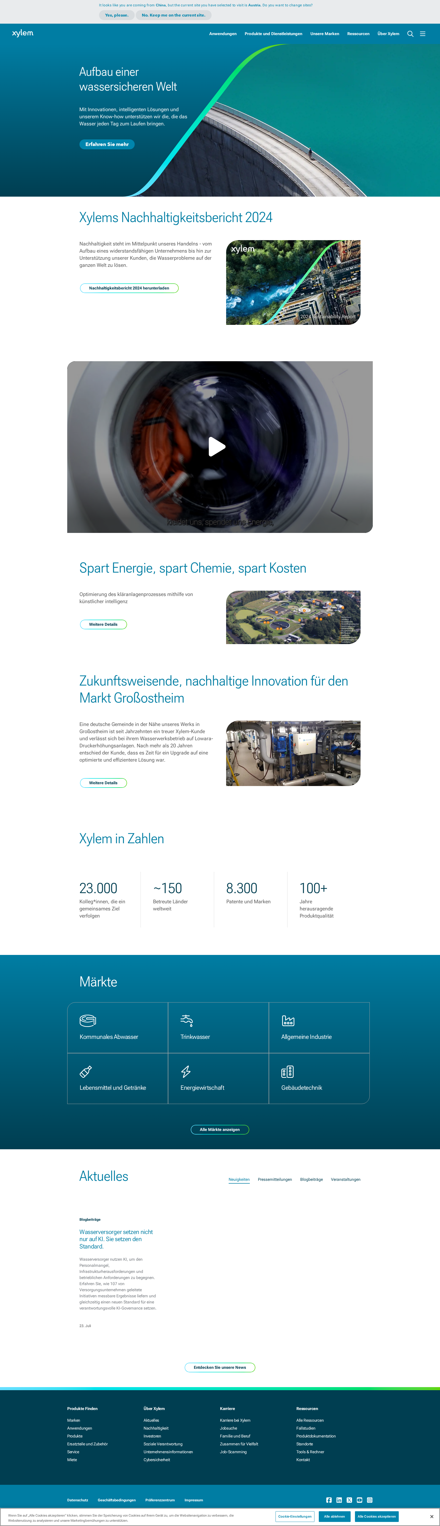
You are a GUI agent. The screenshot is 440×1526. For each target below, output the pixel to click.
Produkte (74, 1436)
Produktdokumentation (316, 1436)
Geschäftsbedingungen (117, 1500)
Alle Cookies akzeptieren (377, 1516)
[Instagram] (370, 1500)
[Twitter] (349, 1500)
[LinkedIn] (339, 1500)
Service (73, 1451)
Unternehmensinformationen (168, 1451)
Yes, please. (117, 15)
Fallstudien (305, 1428)
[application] (220, 447)
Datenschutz (77, 1500)
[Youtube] (359, 1500)
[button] (220, 446)
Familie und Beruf (235, 1436)
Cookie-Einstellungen (295, 1516)
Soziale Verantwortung (163, 1444)
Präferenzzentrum (160, 1500)
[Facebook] (329, 1500)
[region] (220, 1517)
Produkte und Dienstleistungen (273, 33)
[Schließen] (431, 1516)
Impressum (194, 1500)
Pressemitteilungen (275, 1179)
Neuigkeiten (239, 1179)
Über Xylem (388, 33)
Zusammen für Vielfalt (239, 1444)
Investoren (152, 1436)
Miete (72, 1459)
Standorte (304, 1444)
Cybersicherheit (157, 1459)
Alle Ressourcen (310, 1420)
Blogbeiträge (311, 1179)
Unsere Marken (324, 33)
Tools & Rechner (310, 1451)
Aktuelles (151, 1420)
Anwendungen (223, 33)
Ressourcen (358, 33)
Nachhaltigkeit (156, 1428)
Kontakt (303, 1459)
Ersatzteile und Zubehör (87, 1444)
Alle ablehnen (334, 1516)
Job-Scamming (233, 1451)
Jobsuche (228, 1428)
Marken (73, 1420)
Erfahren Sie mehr (107, 144)
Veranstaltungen (346, 1179)
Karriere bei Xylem (235, 1420)
